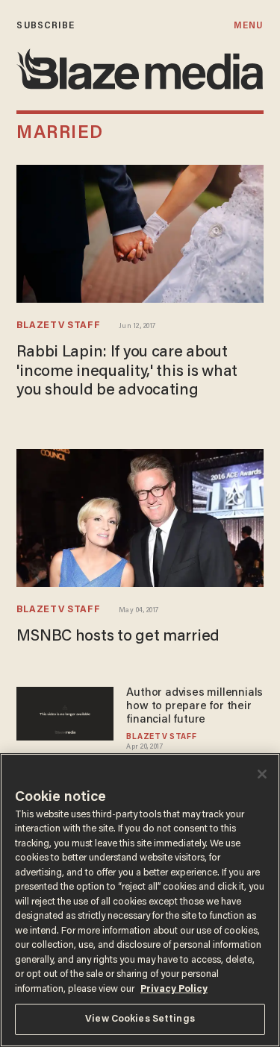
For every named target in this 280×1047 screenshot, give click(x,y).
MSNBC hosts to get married (118, 637)
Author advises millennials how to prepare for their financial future (194, 707)
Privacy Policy (174, 989)
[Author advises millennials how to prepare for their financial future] (64, 712)
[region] (140, 900)
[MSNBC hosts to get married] (139, 518)
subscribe (45, 26)
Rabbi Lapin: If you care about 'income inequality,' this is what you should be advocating (126, 372)
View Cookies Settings (140, 1019)
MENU (248, 26)
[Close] (262, 774)
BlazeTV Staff (58, 325)
